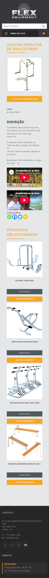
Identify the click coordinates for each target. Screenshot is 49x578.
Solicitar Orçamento (24, 299)
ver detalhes (24, 292)
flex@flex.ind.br (12, 537)
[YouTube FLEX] (25, 545)
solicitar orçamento (23, 99)
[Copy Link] (25, 217)
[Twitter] (20, 217)
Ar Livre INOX (13, 112)
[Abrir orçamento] (43, 33)
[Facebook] (14, 217)
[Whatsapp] (9, 217)
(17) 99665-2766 (13, 535)
